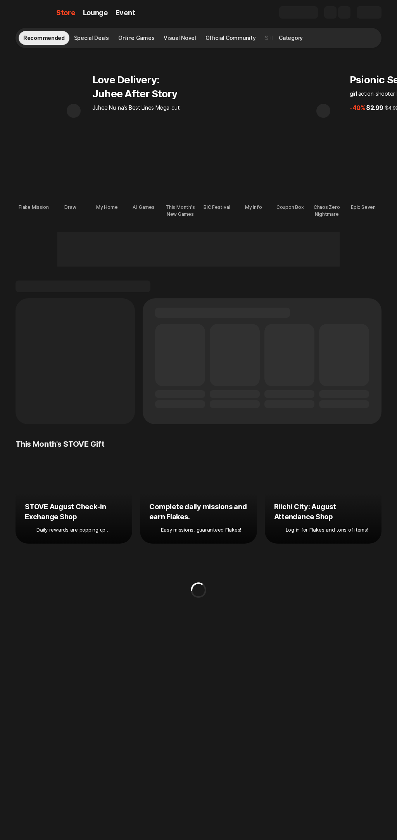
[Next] (323, 111)
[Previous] (74, 111)
